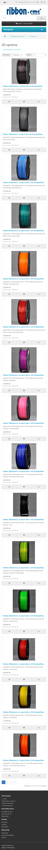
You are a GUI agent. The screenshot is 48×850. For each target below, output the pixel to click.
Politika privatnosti (7, 803)
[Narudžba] (44, 2)
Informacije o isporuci (9, 801)
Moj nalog (5, 833)
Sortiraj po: (6, 55)
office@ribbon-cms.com (27, 2)
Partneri (4, 824)
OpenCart (10, 845)
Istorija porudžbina (8, 835)
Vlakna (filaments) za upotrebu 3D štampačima (22, 134)
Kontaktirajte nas (7, 812)
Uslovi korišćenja (7, 806)
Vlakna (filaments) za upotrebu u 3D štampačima (23, 182)
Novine (4, 837)
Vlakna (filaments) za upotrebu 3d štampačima (22, 86)
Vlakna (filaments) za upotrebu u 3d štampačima (23, 375)
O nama (4, 799)
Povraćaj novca (6, 814)
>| (14, 782)
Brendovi (4, 822)
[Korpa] (41, 2)
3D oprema (33, 36)
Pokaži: (29, 55)
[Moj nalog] (38, 2)
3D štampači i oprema (17, 36)
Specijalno (5, 827)
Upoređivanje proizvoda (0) (12, 49)
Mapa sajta (5, 816)
